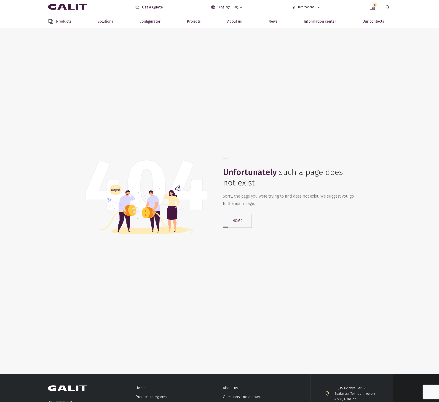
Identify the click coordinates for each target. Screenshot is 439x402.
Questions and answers (242, 397)
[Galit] (67, 7)
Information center (320, 21)
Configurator (150, 21)
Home (141, 388)
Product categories (151, 397)
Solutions (105, 21)
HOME (237, 221)
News (272, 21)
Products (63, 21)
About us (234, 21)
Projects (194, 21)
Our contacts (373, 21)
